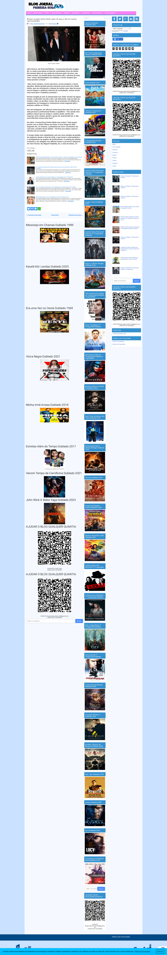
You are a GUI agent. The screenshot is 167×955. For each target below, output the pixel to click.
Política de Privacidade (118, 344)
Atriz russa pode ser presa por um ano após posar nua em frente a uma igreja (56, 187)
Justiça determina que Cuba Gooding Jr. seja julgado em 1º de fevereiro (54, 177)
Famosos (53, 23)
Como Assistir (116, 147)
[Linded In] (131, 21)
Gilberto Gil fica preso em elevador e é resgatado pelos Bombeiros (130, 227)
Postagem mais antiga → (75, 215)
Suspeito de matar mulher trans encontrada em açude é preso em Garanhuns (129, 249)
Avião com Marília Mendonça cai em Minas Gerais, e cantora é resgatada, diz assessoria (59, 157)
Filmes (47, 13)
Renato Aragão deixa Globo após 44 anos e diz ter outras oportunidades (52, 20)
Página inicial (54, 215)
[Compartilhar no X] (31, 151)
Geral (28, 13)
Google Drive (86, 13)
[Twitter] (120, 21)
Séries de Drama (56, 13)
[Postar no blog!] (30, 151)
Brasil (114, 144)
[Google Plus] (126, 21)
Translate (125, 31)
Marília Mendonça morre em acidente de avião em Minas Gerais (52, 197)
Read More (67, 161)
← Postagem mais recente (34, 215)
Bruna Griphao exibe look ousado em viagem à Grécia (129, 207)
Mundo (114, 155)
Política (114, 160)
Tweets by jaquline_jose (119, 333)
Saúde (114, 166)
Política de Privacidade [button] (142, 951)
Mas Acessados (97, 13)
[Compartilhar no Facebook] (33, 151)
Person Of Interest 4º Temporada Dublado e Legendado (129, 268)
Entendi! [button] (160, 951)
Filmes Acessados (110, 13)
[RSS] (137, 21)
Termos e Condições (118, 341)
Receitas (114, 163)
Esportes (115, 149)
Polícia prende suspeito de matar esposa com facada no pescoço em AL (129, 218)
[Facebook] (114, 21)
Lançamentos (75, 13)
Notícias (66, 13)
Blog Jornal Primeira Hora (37, 23)
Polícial (114, 158)
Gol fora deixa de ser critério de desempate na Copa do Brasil (129, 258)
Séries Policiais (37, 13)
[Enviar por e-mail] (28, 151)
